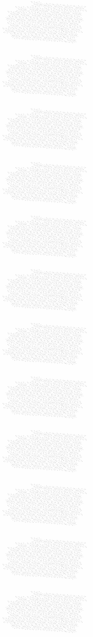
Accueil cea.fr (67, 12)
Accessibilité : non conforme (50, 132)
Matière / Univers (27, 43)
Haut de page (88, 543)
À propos (27, 2)
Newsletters (44, 12)
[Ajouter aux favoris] (41, 34)
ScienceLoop (26, 57)
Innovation (43, 2)
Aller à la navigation (62, 5)
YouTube (68, 132)
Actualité (35, 20)
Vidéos (34, 18)
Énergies (25, 27)
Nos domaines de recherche (35, 2)
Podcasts (25, 53)
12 (60, 125)
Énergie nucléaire (28, 29)
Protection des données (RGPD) (33, 132)
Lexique (58, 132)
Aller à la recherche (69, 5)
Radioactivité (26, 34)
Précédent (37, 125)
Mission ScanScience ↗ (27, 64)
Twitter (66, 132)
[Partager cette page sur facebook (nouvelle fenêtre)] (53, 34)
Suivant (69, 125)
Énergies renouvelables (27, 31)
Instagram (67, 132)
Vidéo (39, 20)
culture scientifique (45, 73)
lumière (44, 74)
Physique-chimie (27, 38)
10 (57, 125)
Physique (48, 20)
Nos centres (54, 2)
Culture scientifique (43, 20)
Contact (57, 12)
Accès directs (63, 2)
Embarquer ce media (68, 66)
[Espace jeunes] (32, 9)
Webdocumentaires (27, 55)
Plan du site (42, 132)
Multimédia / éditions (29, 18)
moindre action (59, 73)
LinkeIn (69, 132)
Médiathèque (62, 12)
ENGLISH (70, 2)
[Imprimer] (36, 34)
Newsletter (62, 132)
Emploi (58, 2)
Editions (24, 48)
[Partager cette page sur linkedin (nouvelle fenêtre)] (58, 35)
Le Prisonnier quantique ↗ (26, 60)
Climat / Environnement (27, 36)
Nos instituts (48, 2)
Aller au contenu (57, 5)
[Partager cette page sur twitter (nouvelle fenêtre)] (42, 35)
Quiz (23, 50)
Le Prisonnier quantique (76, 13)
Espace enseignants (51, 12)
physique (53, 73)
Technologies (26, 45)
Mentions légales (24, 132)
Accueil (26, 18)
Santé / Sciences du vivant (27, 41)
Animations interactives (25, 21)
